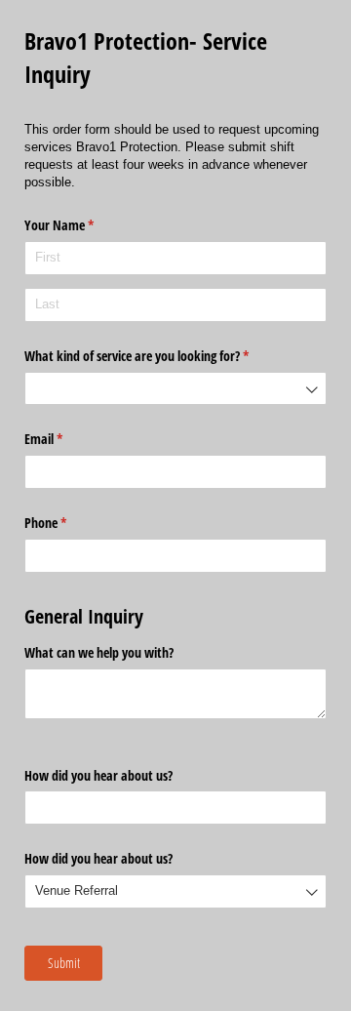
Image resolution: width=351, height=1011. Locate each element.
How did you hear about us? (98, 775)
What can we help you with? (99, 652)
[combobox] (175, 389)
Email (66, 438)
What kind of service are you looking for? (159, 355)
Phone (68, 522)
